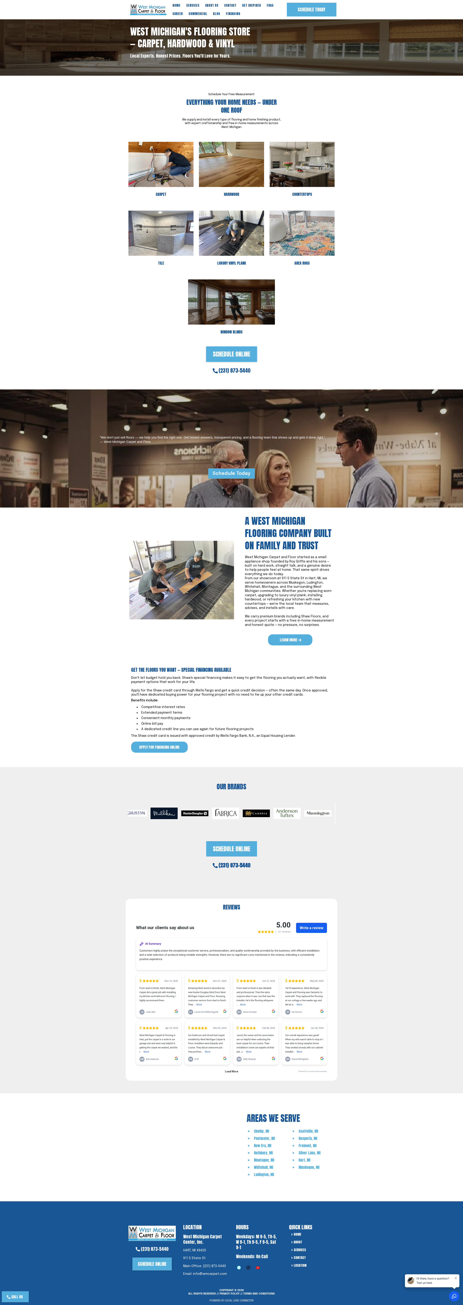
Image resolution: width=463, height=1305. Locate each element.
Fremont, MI (308, 1145)
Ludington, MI (264, 1174)
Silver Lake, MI (309, 1153)
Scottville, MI (308, 1131)
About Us (211, 5)
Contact (230, 5)
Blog (216, 13)
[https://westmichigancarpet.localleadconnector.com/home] (152, 1233)
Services (192, 5)
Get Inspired (251, 5)
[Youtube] (257, 1267)
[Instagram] (248, 1267)
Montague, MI (264, 1160)
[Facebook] (239, 1267)
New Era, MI (262, 1145)
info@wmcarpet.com (210, 1274)
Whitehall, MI (263, 1167)
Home (176, 5)
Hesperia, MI (308, 1138)
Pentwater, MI (264, 1138)
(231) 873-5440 (234, 370)
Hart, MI (304, 1160)
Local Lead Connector (239, 1300)
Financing (233, 13)
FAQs (270, 5)
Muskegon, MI (309, 1167)
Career (178, 13)
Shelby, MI (261, 1131)
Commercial (198, 13)
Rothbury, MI (263, 1153)
